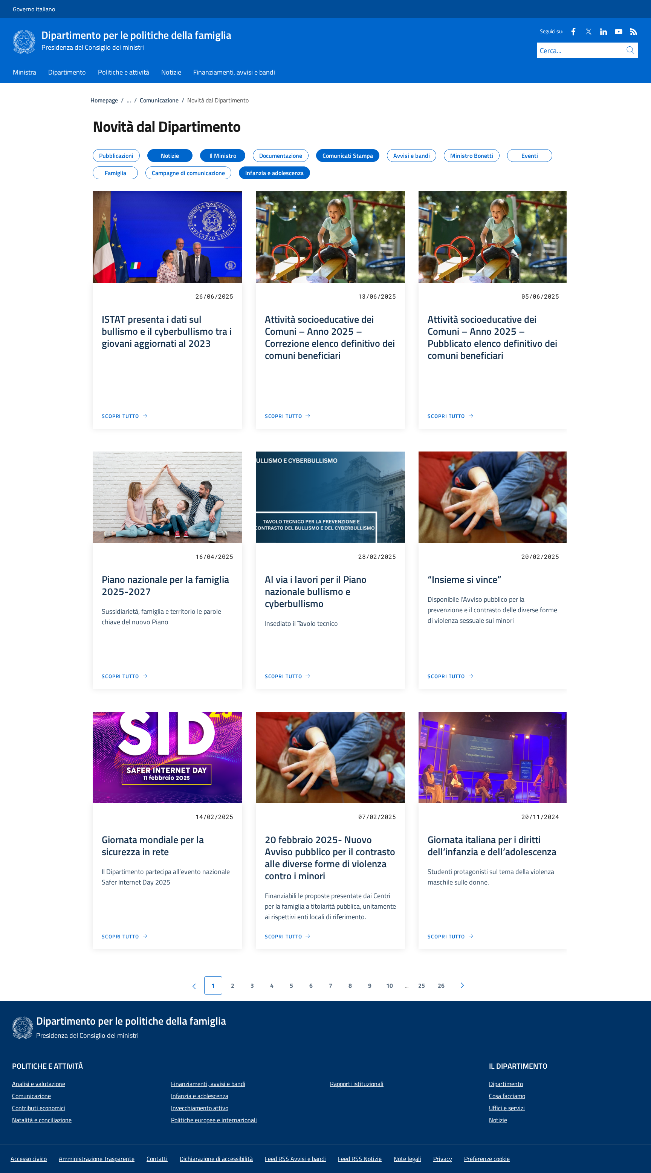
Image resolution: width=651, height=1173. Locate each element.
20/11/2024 (540, 817)
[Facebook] (570, 31)
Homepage (104, 100)
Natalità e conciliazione (42, 1119)
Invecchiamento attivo (199, 1107)
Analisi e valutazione (38, 1083)
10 (389, 985)
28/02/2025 (377, 556)
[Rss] (630, 31)
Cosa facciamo (507, 1095)
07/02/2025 (377, 817)
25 (421, 985)
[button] (487, 1158)
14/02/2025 (214, 817)
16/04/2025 (214, 556)
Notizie (498, 1119)
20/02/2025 (540, 556)
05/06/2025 (540, 296)
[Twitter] (585, 31)
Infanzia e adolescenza (199, 1095)
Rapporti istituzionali (357, 1083)
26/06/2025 (214, 296)
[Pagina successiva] (462, 985)
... (129, 100)
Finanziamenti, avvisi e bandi (208, 1083)
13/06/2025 (377, 296)
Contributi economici (38, 1107)
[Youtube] (615, 31)
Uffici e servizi (507, 1107)
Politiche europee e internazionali (214, 1119)
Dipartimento (506, 1083)
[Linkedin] (600, 31)
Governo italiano (34, 9)
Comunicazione (159, 100)
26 (441, 985)
